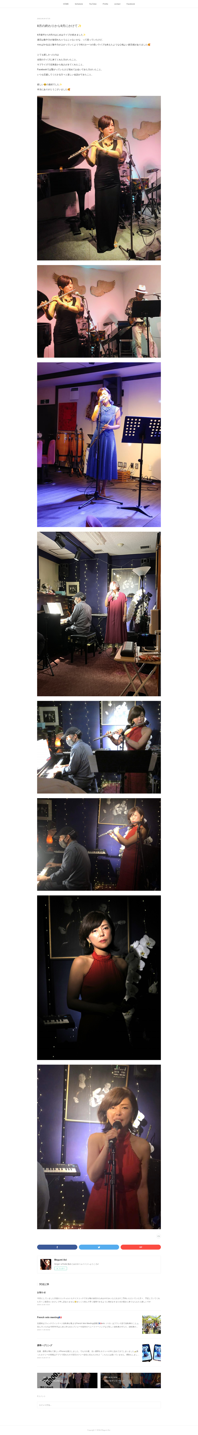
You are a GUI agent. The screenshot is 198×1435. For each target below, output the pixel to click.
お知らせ (41, 1292)
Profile (105, 3)
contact (117, 3)
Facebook (131, 3)
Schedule (79, 3)
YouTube (93, 3)
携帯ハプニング (44, 1345)
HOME (66, 3)
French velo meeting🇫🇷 (49, 1317)
